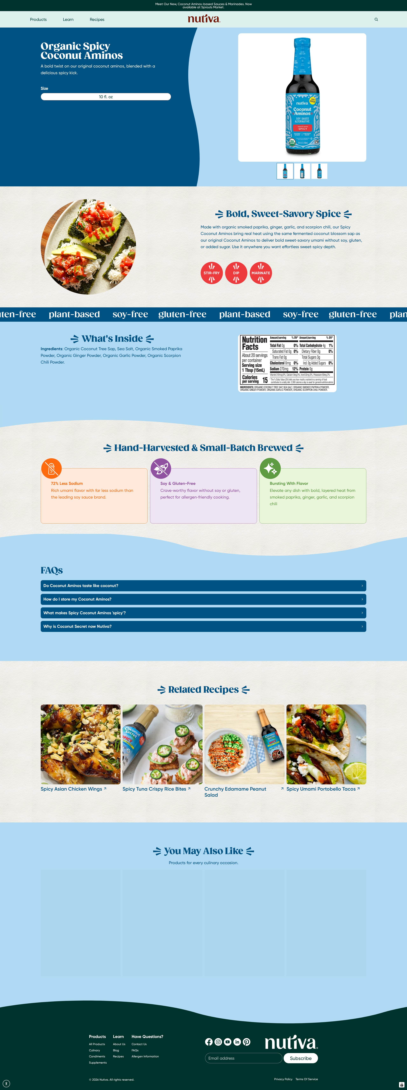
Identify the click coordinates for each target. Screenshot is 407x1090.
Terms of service (307, 1079)
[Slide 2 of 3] (302, 171)
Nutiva (104, 1079)
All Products (97, 1044)
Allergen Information (145, 1056)
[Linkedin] (237, 1042)
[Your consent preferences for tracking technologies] (401, 1084)
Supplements (98, 1062)
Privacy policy (283, 1079)
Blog (116, 1050)
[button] (6, 1083)
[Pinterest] (246, 1042)
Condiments (97, 1056)
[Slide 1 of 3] (285, 171)
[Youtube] (227, 1042)
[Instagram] (218, 1042)
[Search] (376, 19)
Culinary (94, 1050)
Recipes (118, 1056)
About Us (119, 1044)
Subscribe (301, 1058)
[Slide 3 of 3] (319, 171)
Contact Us (139, 1044)
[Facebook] (209, 1042)
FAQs (135, 1050)
